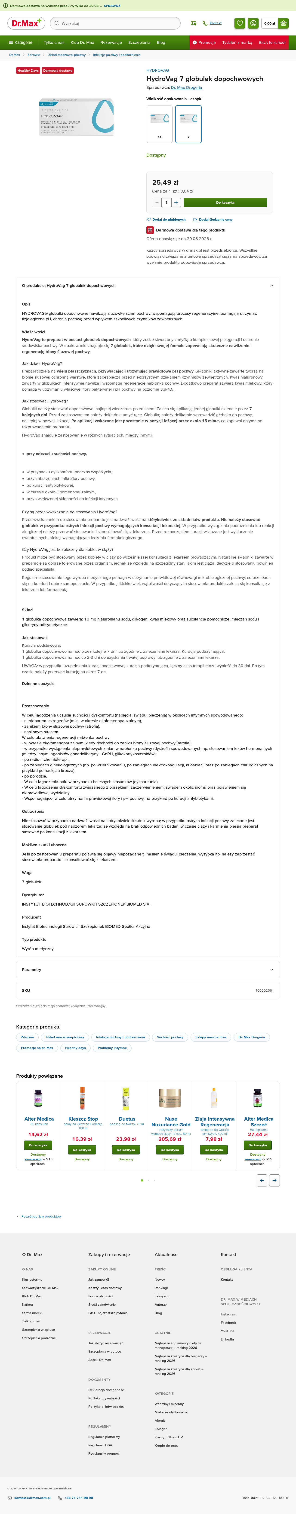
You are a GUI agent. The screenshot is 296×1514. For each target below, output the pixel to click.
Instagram (228, 1314)
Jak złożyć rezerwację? (105, 1343)
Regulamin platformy (104, 1437)
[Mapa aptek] (193, 23)
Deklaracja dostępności (106, 1390)
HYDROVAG (157, 70)
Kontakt (227, 1279)
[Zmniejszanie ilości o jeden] (156, 202)
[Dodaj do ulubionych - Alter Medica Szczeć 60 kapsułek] (274, 1087)
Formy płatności (100, 1296)
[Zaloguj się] (253, 23)
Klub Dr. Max (82, 42)
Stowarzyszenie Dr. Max (40, 1288)
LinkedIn (227, 1339)
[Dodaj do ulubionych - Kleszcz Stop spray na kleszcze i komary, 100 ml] (99, 1087)
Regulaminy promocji (104, 1453)
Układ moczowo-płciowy (65, 1037)
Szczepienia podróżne (39, 1338)
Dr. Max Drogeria (186, 87)
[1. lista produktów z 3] (142, 1180)
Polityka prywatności (104, 1398)
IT (287, 1498)
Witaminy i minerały (169, 1404)
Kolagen (161, 1429)
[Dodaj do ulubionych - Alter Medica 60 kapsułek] (55, 1087)
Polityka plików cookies (106, 1406)
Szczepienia (139, 42)
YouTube (227, 1331)
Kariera (27, 1304)
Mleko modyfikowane (171, 1412)
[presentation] (38, 1098)
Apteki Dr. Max (99, 1360)
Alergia (160, 1420)
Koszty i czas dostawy (105, 1288)
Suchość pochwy (170, 1037)
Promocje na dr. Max (37, 1048)
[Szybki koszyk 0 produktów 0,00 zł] (283, 23)
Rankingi (161, 1288)
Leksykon (162, 1296)
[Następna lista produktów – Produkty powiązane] (274, 1180)
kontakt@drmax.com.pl (32, 1498)
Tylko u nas (54, 42)
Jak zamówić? (98, 1279)
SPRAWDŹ (111, 6)
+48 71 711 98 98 (79, 1498)
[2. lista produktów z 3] (148, 1180)
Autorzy (160, 1304)
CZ (268, 1498)
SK (275, 1498)
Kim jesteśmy (32, 1279)
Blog (161, 42)
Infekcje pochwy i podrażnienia (120, 1037)
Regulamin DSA (100, 1445)
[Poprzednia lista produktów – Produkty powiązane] (262, 1180)
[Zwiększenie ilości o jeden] (176, 202)
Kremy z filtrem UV (169, 1437)
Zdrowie (27, 1037)
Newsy (160, 1279)
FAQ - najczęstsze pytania (107, 1313)
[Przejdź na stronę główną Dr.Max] (26, 23)
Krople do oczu (166, 1445)
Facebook (228, 1322)
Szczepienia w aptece (38, 1329)
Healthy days (75, 1048)
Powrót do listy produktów (42, 1216)
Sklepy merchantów (210, 1037)
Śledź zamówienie (102, 1304)
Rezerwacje (111, 42)
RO (281, 1498)
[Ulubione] (239, 23)
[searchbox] (115, 23)
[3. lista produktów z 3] (154, 1180)
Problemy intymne (112, 1048)
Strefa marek (32, 1313)
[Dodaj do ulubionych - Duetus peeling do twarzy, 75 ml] (143, 1087)
